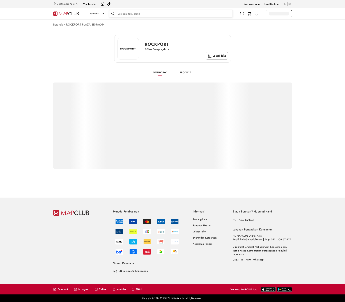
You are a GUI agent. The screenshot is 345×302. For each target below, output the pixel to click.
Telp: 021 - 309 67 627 (278, 239)
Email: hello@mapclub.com (247, 239)
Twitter (103, 289)
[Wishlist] (242, 13)
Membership (89, 4)
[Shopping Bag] (249, 13)
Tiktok (139, 289)
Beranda (58, 24)
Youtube (121, 289)
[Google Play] (268, 290)
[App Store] (284, 290)
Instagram (83, 289)
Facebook (63, 289)
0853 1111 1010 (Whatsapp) (248, 259)
